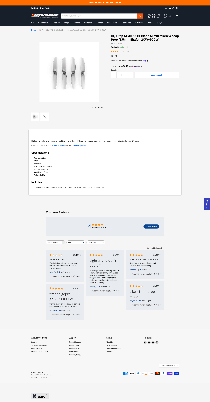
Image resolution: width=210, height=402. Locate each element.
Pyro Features (111, 345)
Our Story (35, 342)
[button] (145, 66)
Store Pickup (74, 345)
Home (33, 30)
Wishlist (34, 8)
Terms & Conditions (39, 345)
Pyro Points (45, 8)
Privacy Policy (36, 348)
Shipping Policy (74, 348)
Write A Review (151, 226)
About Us (109, 342)
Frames (100, 23)
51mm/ (55, 146)
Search (33, 372)
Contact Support (75, 342)
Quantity (114, 70)
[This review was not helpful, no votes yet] (78, 276)
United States (168, 365)
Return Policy (74, 352)
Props (66, 23)
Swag (159, 23)
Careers (109, 352)
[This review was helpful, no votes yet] (74, 276)
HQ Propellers (80, 146)
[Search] (140, 16)
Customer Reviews (113, 348)
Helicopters (112, 23)
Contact (41, 372)
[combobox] (99, 16)
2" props (61, 146)
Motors (77, 23)
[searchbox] (53, 242)
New (33, 23)
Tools (150, 23)
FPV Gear (139, 23)
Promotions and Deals (39, 352)
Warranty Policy (75, 355)
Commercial (43, 23)
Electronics (126, 23)
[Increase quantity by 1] (130, 75)
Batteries (88, 23)
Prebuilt (56, 23)
